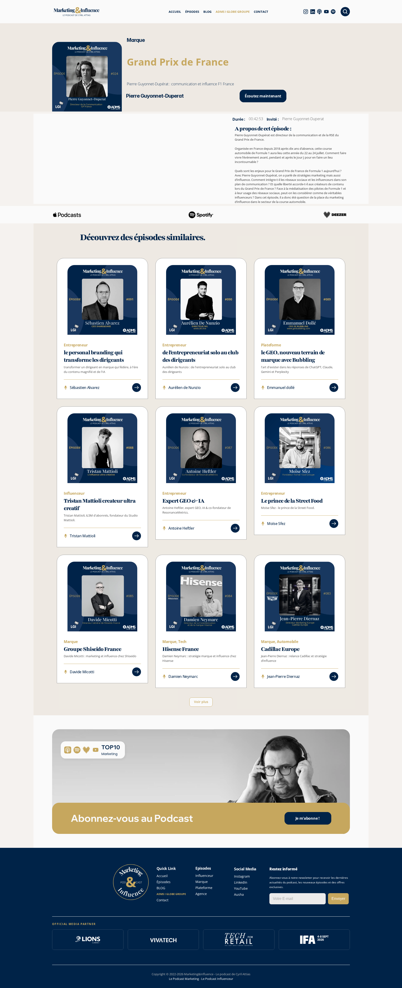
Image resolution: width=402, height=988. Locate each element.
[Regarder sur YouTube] (328, 11)
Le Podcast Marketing (184, 979)
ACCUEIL (175, 12)
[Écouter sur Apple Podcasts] (321, 11)
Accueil (162, 876)
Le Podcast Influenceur (217, 979)
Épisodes (164, 882)
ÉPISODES (192, 12)
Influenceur (204, 875)
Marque (201, 881)
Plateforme (203, 887)
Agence (201, 894)
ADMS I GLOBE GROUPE (233, 12)
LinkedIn (240, 882)
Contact (162, 900)
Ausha (239, 894)
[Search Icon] (345, 11)
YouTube (241, 888)
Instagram (242, 876)
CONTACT (261, 12)
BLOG (207, 12)
